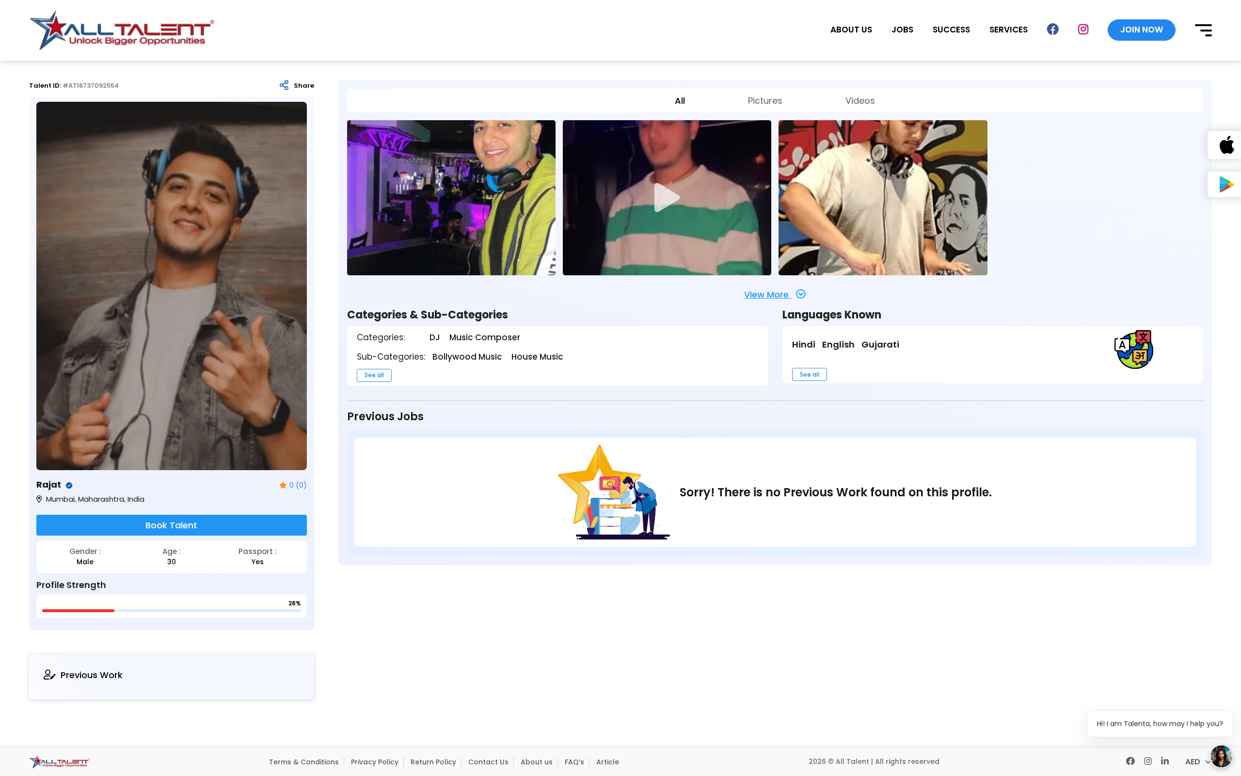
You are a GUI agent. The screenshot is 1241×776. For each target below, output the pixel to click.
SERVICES (1008, 29)
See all (374, 375)
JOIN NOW (1141, 29)
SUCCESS (951, 29)
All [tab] (680, 101)
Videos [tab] (860, 101)
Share (304, 85)
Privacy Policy (374, 762)
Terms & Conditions (304, 762)
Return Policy (433, 762)
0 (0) (298, 485)
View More (767, 294)
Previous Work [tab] (92, 675)
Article (607, 762)
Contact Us (488, 762)
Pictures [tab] (765, 101)
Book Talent (171, 525)
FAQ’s (574, 762)
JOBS (902, 29)
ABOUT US (851, 29)
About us (537, 762)
